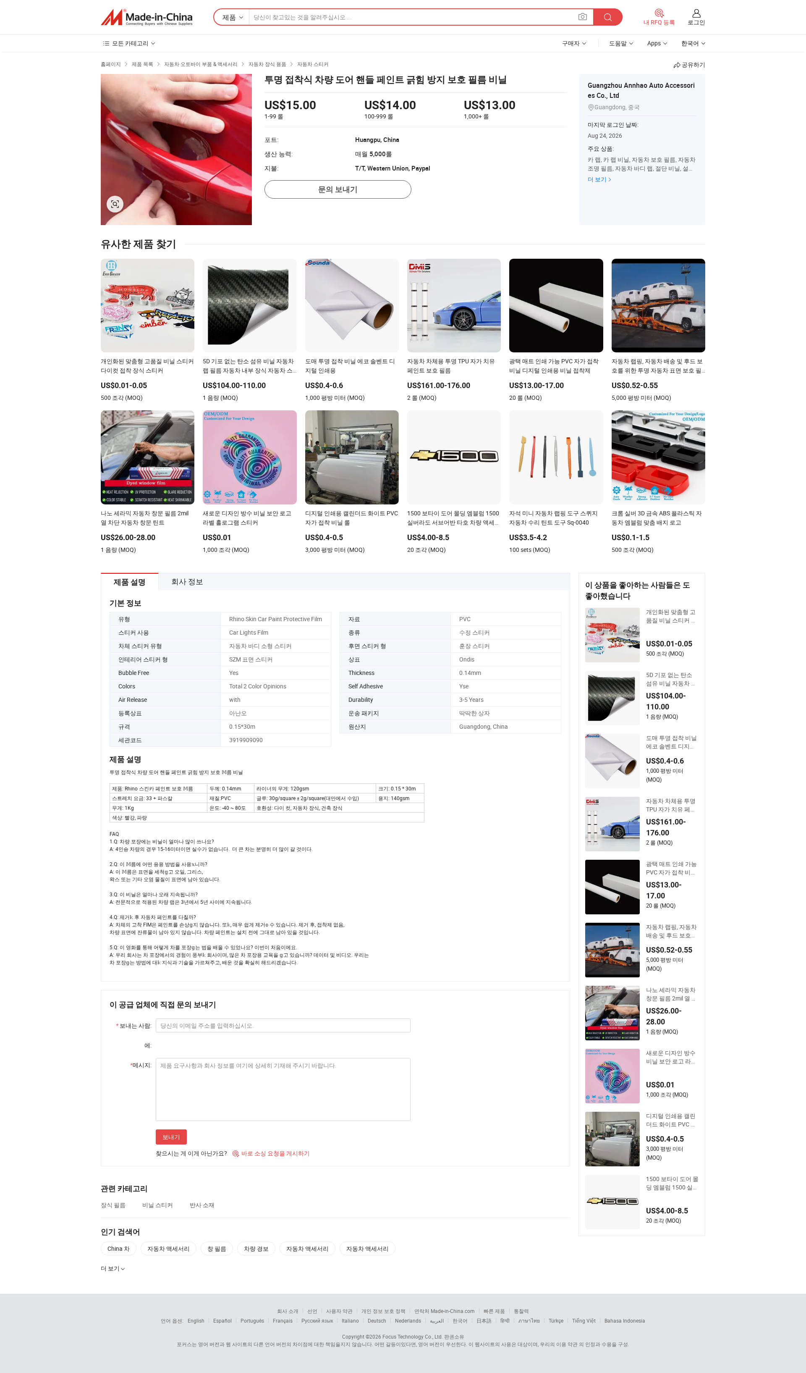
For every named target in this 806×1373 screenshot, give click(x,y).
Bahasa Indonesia (624, 1320)
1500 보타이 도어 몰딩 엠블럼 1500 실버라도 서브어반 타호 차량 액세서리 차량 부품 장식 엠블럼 (672, 1183)
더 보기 (597, 179)
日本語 (484, 1320)
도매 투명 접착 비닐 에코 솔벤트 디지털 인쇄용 (671, 742)
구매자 (571, 43)
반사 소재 (202, 1205)
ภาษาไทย (529, 1320)
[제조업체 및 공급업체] (146, 17)
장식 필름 (113, 1205)
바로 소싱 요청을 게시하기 (271, 1153)
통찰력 (521, 1310)
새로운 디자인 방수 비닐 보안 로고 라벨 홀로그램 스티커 (671, 1057)
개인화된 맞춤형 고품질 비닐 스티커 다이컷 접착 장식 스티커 (671, 616)
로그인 (696, 22)
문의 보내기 (338, 189)
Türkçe (556, 1320)
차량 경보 (256, 1248)
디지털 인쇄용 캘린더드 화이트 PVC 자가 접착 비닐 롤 (671, 1120)
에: (148, 1045)
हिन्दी (505, 1320)
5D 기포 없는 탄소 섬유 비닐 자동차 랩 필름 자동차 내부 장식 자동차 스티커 (671, 679)
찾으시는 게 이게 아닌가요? (191, 1153)
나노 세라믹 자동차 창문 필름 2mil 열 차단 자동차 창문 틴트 (671, 994)
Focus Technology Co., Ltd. (412, 1336)
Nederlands (408, 1320)
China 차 (118, 1248)
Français (283, 1320)
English (196, 1320)
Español (222, 1320)
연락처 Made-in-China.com (444, 1310)
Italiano (350, 1320)
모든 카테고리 (130, 43)
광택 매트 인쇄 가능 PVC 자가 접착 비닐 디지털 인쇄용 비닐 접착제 (671, 868)
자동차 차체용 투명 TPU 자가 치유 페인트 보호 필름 (671, 805)
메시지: (141, 1065)
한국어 (460, 1320)
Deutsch (377, 1320)
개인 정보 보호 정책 (383, 1310)
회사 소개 (287, 1310)
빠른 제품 (494, 1310)
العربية (437, 1320)
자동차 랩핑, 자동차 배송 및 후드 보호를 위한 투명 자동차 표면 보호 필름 (671, 931)
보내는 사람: (134, 1025)
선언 (312, 1310)
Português (252, 1320)
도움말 (618, 43)
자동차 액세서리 (168, 1248)
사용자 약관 (339, 1310)
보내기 (171, 1137)
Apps (654, 43)
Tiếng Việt (584, 1320)
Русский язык (317, 1320)
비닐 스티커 (157, 1205)
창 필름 (216, 1248)
